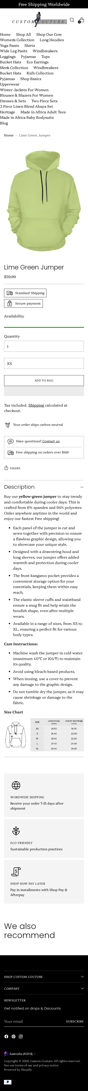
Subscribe (75, 1021)
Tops (45, 56)
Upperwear (9, 83)
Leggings (8, 56)
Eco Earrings (38, 61)
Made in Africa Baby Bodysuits (27, 117)
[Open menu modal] (6, 19)
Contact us (51, 441)
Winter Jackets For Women (24, 89)
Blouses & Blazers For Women (26, 95)
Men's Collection (14, 67)
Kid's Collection (40, 72)
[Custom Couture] (39, 20)
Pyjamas (28, 56)
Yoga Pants (9, 45)
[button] (44, 391)
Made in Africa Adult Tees (43, 111)
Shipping (36, 405)
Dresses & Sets (13, 100)
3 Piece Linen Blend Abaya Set (26, 106)
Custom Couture (41, 1061)
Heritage (7, 111)
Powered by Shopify (18, 1069)
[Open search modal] (71, 19)
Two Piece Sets (44, 100)
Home (5, 34)
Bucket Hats (10, 61)
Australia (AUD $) (20, 1053)
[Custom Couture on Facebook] (6, 1037)
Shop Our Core (49, 34)
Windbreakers (45, 50)
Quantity (12, 335)
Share (15, 468)
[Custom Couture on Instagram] (21, 1037)
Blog (4, 122)
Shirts (29, 45)
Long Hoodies (52, 39)
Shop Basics (30, 78)
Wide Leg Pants (13, 50)
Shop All (23, 34)
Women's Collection (17, 39)
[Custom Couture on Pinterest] (14, 1037)
